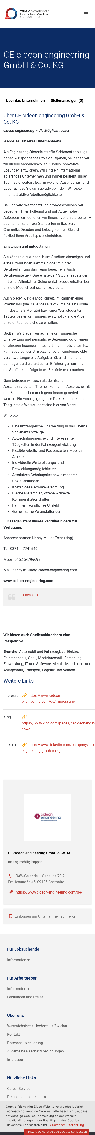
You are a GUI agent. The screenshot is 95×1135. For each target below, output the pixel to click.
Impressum (29, 595)
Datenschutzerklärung (25, 1043)
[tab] (25, 101)
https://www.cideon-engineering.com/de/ (49, 892)
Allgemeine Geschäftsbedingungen (35, 1051)
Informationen (18, 960)
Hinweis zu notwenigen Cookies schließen (56, 1131)
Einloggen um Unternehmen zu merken (46, 916)
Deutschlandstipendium (26, 1097)
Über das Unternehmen (25, 100)
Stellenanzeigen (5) (67, 100)
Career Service (18, 1088)
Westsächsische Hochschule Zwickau (37, 1026)
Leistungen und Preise (25, 997)
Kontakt (13, 1034)
